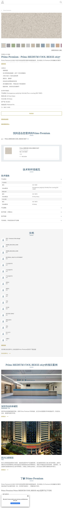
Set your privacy (15, 503)
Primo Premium (7, 10)
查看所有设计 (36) (56, 50)
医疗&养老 (6, 494)
